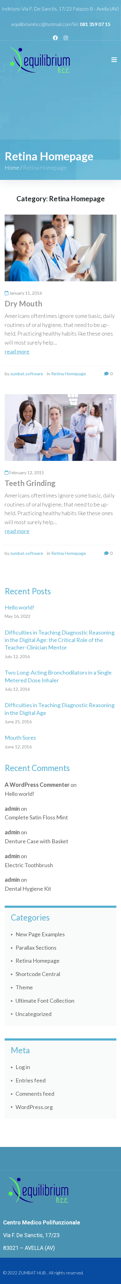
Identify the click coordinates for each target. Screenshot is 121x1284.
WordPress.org (34, 1106)
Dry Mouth (23, 303)
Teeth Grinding (30, 483)
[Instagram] (65, 37)
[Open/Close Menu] (114, 60)
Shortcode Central (38, 973)
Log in (23, 1066)
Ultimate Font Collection (45, 1000)
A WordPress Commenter (37, 784)
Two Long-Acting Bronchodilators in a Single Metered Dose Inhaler (58, 676)
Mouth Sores (20, 737)
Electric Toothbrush (29, 865)
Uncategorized (34, 1013)
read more (17, 351)
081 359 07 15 (95, 24)
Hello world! (19, 607)
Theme (24, 987)
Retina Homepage (68, 373)
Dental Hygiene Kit (28, 888)
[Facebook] (55, 37)
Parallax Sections (36, 947)
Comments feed (35, 1093)
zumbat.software (26, 373)
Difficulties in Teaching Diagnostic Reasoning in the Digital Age (59, 709)
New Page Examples (40, 934)
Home (12, 167)
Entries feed (31, 1080)
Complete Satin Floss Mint (36, 817)
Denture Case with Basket (36, 841)
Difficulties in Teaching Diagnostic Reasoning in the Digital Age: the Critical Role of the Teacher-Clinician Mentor (59, 640)
